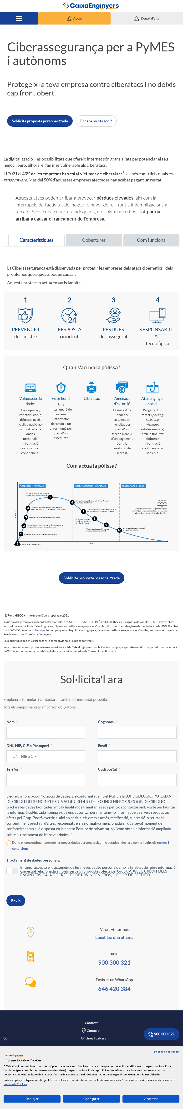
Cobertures (94, 240)
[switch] (12, 871)
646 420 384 (114, 989)
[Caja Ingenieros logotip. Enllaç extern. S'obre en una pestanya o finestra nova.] (13, 1055)
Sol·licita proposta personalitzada (92, 578)
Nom (10, 722)
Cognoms (106, 722)
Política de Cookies (15, 1084)
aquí (43, 630)
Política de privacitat (166, 1051)
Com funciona (151, 240)
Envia (15, 900)
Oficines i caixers (93, 1038)
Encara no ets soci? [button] (96, 121)
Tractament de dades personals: (33, 860)
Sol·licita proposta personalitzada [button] (40, 121)
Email (102, 745)
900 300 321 (114, 962)
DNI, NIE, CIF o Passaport (27, 745)
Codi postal (107, 769)
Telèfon (12, 769)
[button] (74, 18)
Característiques (33, 241)
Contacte (93, 1031)
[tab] (36, 240)
